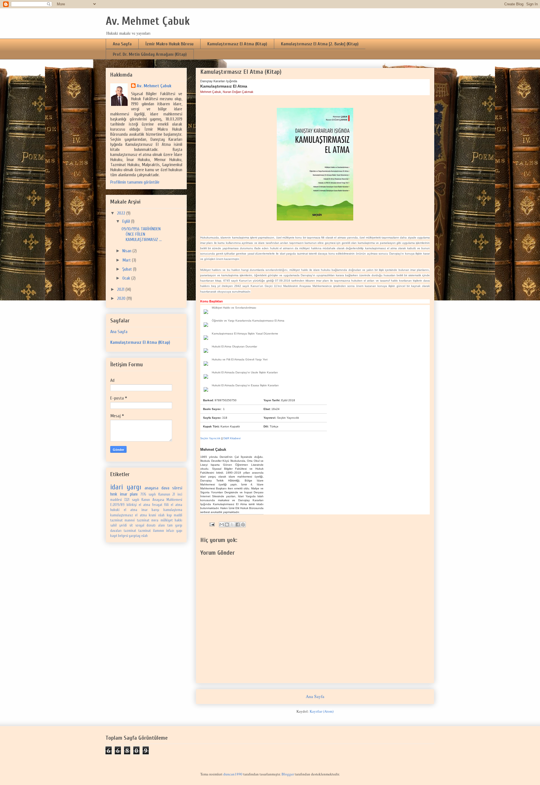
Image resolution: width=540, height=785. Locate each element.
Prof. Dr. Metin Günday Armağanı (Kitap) (150, 54)
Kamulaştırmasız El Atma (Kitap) (237, 43)
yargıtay (134, 536)
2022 (121, 213)
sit (131, 525)
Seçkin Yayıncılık (288, 417)
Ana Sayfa (122, 43)
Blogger (288, 774)
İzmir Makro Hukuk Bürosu (169, 43)
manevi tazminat (137, 520)
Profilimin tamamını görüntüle (134, 182)
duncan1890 (232, 774)
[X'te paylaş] (232, 524)
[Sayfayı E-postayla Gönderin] (211, 523)
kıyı (169, 515)
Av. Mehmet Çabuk (148, 21)
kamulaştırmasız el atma (128, 515)
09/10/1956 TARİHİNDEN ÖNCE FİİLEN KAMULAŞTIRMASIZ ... (142, 234)
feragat (157, 505)
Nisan (127, 250)
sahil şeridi (118, 525)
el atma (144, 505)
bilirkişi (132, 505)
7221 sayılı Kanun (137, 500)
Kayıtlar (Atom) (322, 711)
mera (154, 520)
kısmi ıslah (157, 515)
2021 (121, 289)
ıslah (144, 536)
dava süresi (172, 487)
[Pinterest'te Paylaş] (243, 524)
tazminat (130, 531)
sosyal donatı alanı (150, 525)
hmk (113, 494)
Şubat (127, 269)
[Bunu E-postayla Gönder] (221, 524)
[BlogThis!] (227, 524)
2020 (122, 298)
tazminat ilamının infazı (156, 531)
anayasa (151, 487)
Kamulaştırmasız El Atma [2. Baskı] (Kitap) (320, 43)
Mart (127, 260)
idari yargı (125, 487)
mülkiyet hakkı (171, 520)
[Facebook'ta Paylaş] (237, 524)
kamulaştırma (172, 510)
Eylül (126, 221)
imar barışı (150, 510)
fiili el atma (173, 505)
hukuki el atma (123, 510)
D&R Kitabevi (231, 438)
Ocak (126, 278)
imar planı (129, 494)
